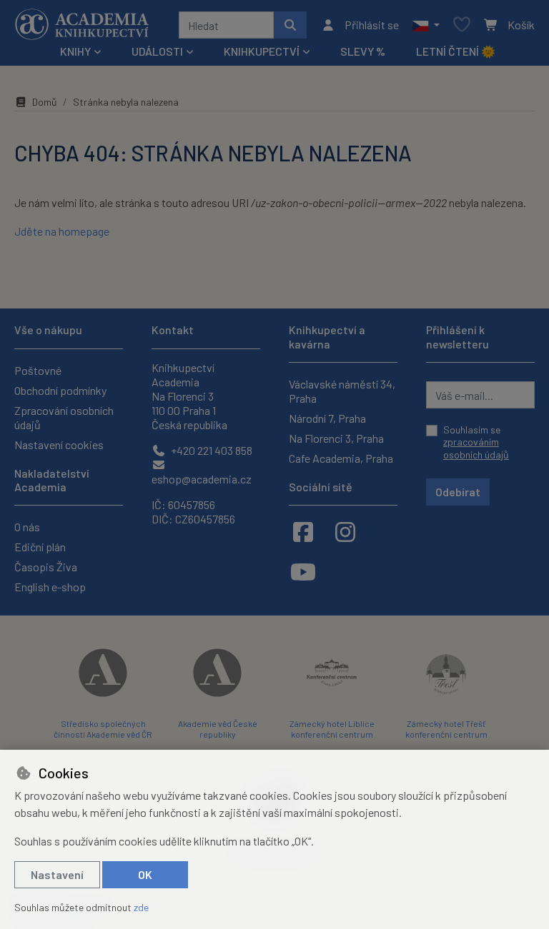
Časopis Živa (45, 566)
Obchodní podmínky (60, 390)
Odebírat (457, 491)
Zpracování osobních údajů (64, 417)
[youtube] (303, 571)
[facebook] (303, 531)
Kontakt (173, 329)
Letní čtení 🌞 (455, 51)
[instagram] (345, 531)
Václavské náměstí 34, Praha (342, 391)
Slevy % (362, 51)
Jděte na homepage (61, 231)
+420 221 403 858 (210, 450)
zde (141, 907)
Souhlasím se (476, 442)
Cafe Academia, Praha (341, 458)
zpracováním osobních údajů (476, 448)
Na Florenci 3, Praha (336, 438)
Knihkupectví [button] (262, 51)
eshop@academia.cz (202, 479)
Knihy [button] (75, 51)
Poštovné (37, 370)
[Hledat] (290, 25)
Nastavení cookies (59, 444)
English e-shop (50, 586)
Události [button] (157, 51)
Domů (44, 102)
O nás (27, 526)
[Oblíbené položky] (462, 25)
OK (145, 874)
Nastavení (57, 874)
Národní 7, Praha (327, 418)
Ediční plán (40, 546)
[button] (426, 25)
